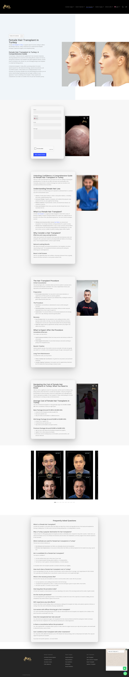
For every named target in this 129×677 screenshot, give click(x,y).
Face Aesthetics (68, 662)
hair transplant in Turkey (17, 44)
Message (35, 128)
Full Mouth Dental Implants (50, 657)
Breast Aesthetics (69, 666)
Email (34, 122)
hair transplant (40, 213)
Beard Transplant (90, 662)
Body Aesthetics (68, 659)
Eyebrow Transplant (91, 664)
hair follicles (57, 222)
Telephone (35, 117)
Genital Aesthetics (69, 657)
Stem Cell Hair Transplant (92, 659)
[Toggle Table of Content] (21, 36)
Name (34, 109)
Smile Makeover (47, 664)
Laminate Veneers (48, 659)
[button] (126, 649)
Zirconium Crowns (48, 662)
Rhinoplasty (67, 664)
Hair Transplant (90, 657)
